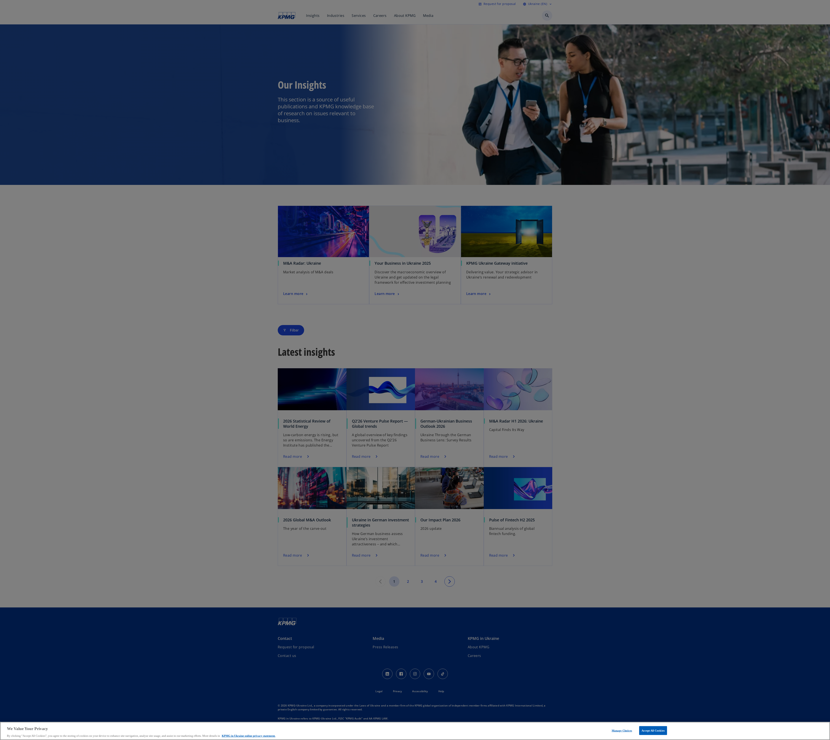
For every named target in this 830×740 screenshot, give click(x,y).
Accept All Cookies (653, 730)
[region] (415, 731)
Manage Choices (622, 730)
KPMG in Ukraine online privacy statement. (248, 735)
